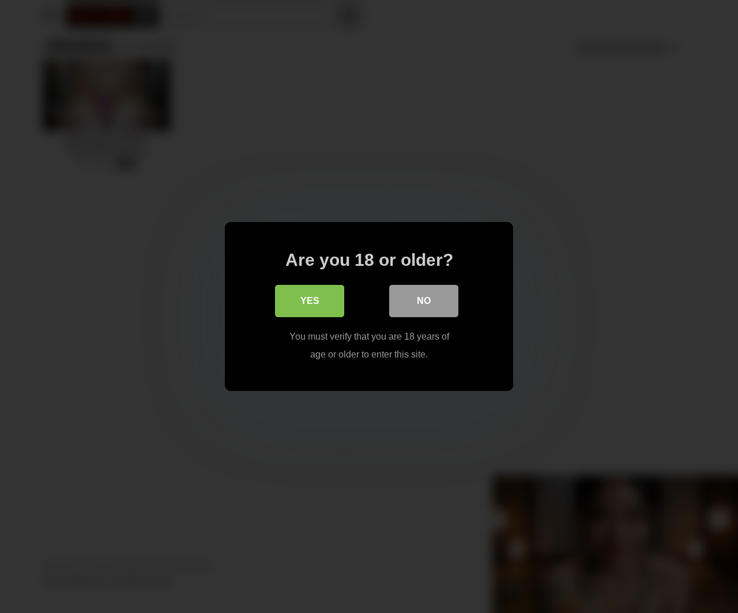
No (424, 301)
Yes (309, 301)
